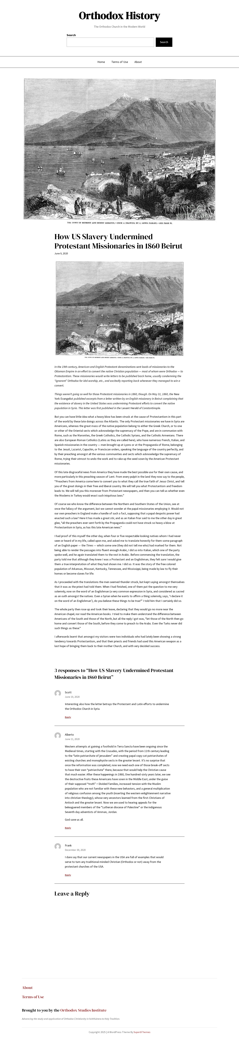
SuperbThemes (142, 1032)
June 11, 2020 (72, 739)
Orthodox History (119, 15)
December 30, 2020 (75, 849)
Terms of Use (33, 997)
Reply (68, 717)
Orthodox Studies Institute (83, 1010)
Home (101, 62)
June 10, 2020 (72, 696)
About (27, 987)
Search (71, 35)
